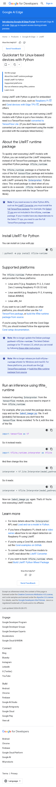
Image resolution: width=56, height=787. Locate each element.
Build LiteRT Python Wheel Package (31, 562)
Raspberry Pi (42, 100)
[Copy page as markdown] (14, 64)
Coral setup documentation (15, 329)
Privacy (14, 773)
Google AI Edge (12, 12)
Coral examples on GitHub (28, 545)
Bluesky (5, 658)
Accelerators (8, 636)
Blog (4, 653)
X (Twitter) (7, 671)
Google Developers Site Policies (31, 600)
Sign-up (13, 25)
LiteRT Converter (25, 205)
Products (15, 37)
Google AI (6, 757)
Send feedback (13, 48)
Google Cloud (8, 711)
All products (7, 762)
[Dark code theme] (47, 249)
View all (5, 720)
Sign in (49, 3)
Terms (5, 773)
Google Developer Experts (14, 631)
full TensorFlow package (18, 209)
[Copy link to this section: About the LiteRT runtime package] (18, 147)
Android (5, 688)
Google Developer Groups (13, 627)
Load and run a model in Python (33, 524)
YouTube (6, 676)
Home (4, 37)
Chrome (6, 693)
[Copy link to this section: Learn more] (23, 514)
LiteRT (41, 37)
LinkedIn (6, 667)
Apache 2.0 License (45, 597)
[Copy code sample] (51, 249)
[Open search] (42, 3)
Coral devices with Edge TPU (21, 104)
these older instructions (29, 348)
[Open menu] (4, 3)
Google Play (7, 716)
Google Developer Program (14, 622)
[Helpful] (20, 42)
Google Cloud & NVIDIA (12, 640)
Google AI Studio (9, 702)
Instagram (7, 662)
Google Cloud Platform (12, 752)
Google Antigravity (10, 707)
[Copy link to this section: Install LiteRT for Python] (42, 236)
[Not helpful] (24, 42)
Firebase (6, 697)
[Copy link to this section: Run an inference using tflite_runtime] (17, 390)
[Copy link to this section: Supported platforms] (37, 267)
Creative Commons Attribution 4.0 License (35, 594)
